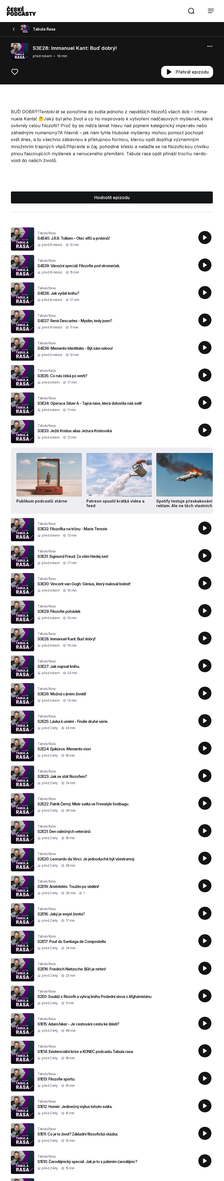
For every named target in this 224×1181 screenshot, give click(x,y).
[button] (191, 10)
